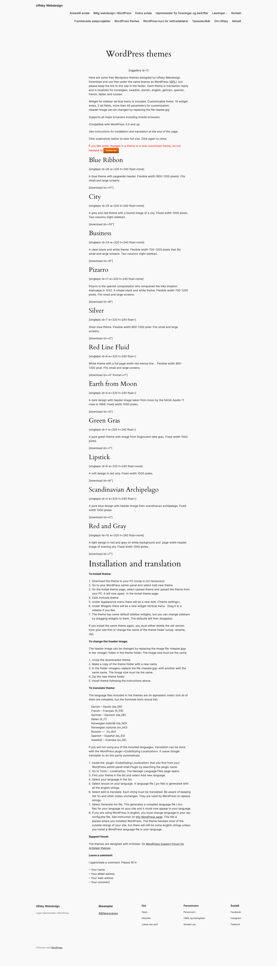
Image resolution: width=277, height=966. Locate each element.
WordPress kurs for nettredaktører (165, 21)
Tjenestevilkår (201, 21)
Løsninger (218, 13)
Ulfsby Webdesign (49, 5)
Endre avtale (143, 13)
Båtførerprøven (108, 913)
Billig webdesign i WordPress (112, 13)
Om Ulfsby (221, 21)
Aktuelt (236, 21)
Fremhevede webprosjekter (92, 21)
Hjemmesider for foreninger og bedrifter (182, 13)
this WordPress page (149, 816)
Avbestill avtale (80, 13)
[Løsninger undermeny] (226, 13)
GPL (173, 81)
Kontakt (236, 13)
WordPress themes (126, 21)
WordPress (56, 947)
